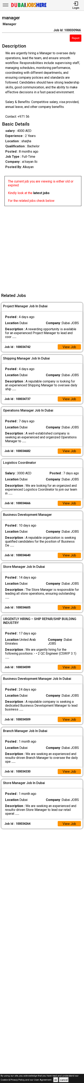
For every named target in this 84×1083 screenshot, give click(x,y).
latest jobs (41, 193)
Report (76, 38)
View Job (69, 347)
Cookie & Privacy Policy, (13, 1080)
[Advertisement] (42, 248)
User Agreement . (43, 1080)
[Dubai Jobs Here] (28, 7)
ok (55, 1079)
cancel (64, 1079)
